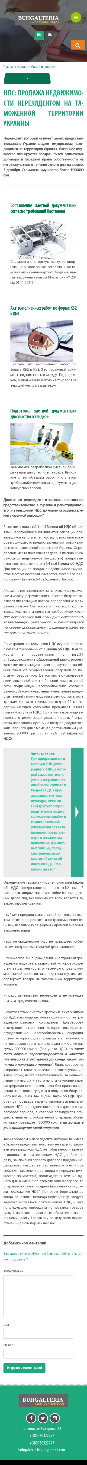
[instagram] (55, 1418)
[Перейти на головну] (39, 18)
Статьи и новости (43, 67)
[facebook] (31, 1418)
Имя (7, 1325)
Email (8, 1345)
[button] (78, 45)
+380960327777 (41, 1443)
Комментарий (14, 1271)
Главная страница (15, 67)
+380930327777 (41, 1436)
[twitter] (43, 1418)
